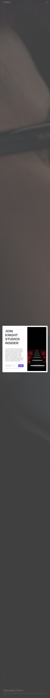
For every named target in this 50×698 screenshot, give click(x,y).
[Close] (46, 327)
